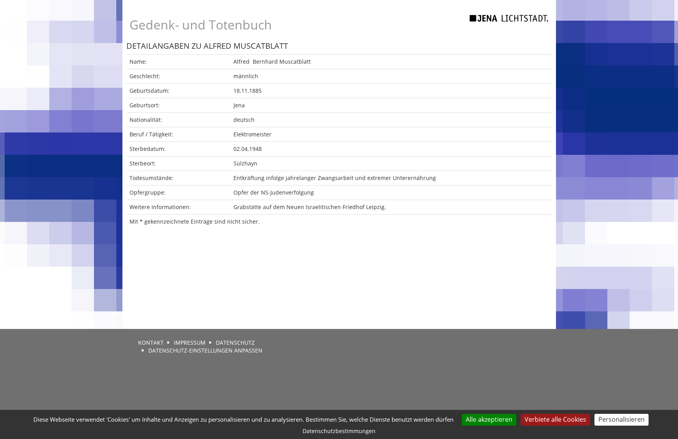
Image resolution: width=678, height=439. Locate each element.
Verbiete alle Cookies (555, 419)
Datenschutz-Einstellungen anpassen (205, 350)
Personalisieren (621, 419)
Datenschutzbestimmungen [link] (339, 431)
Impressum (190, 342)
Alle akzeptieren (489, 419)
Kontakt (151, 342)
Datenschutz (235, 342)
